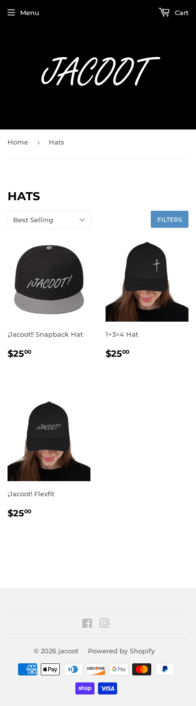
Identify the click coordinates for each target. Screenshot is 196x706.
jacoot (68, 651)
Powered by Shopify (121, 651)
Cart (180, 13)
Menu (29, 13)
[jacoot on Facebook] (87, 625)
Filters (169, 219)
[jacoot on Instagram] (105, 625)
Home (18, 142)
